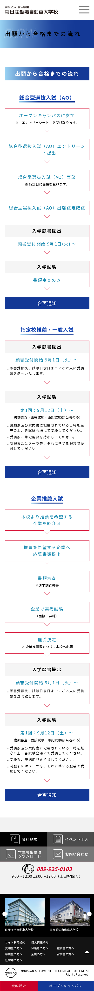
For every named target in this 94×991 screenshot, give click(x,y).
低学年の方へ (13, 960)
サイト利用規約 (15, 942)
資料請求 (19, 985)
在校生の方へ (65, 948)
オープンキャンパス (65, 985)
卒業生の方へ (13, 954)
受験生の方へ (13, 948)
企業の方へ (38, 954)
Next (89, 914)
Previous (4, 914)
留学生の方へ (65, 954)
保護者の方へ (39, 948)
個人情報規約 (39, 942)
